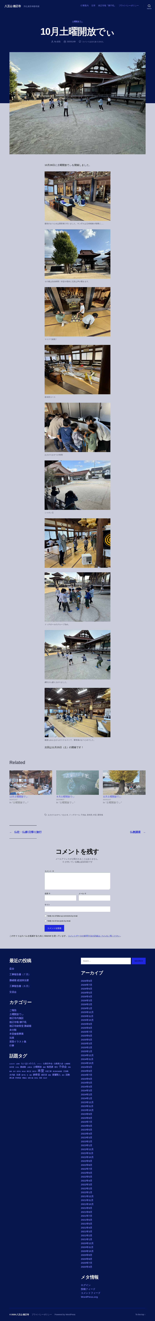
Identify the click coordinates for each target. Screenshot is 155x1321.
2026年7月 (86, 984)
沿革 (93, 5)
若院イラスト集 (17, 1041)
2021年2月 (86, 1235)
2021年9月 (86, 1208)
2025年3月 (86, 1043)
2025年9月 (86, 1024)
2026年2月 (86, 1004)
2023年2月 (86, 1141)
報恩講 (50, 1067)
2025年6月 (86, 1035)
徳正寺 (34, 1071)
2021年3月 (86, 1231)
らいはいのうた (28, 1063)
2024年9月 (86, 1067)
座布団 (89, 815)
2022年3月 (86, 1184)
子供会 (83, 815)
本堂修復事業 (16, 1033)
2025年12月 (87, 1012)
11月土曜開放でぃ (112, 796)
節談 (30, 1075)
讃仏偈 (11, 1078)
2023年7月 (86, 1122)
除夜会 (36, 1078)
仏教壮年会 (48, 1063)
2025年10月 (87, 1020)
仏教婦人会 (58, 1063)
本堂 (95, 815)
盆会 (11, 968)
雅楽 (40, 1078)
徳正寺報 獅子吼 (18, 1022)
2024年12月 (87, 1055)
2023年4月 (86, 1133)
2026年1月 (86, 1008)
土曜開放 (37, 1067)
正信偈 (65, 1071)
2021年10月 (87, 1204)
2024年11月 (87, 1059)
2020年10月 (87, 1251)
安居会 (12, 992)
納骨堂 (36, 1074)
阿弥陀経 (18, 1078)
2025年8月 (86, 1028)
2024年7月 (86, 1075)
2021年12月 (87, 1196)
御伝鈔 (24, 1071)
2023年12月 (87, 1102)
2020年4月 (86, 1266)
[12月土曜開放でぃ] (30, 782)
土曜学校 (29, 1067)
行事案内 (85, 5)
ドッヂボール (74, 815)
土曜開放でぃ (77, 21)
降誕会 (24, 1078)
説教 (68, 1074)
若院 (58, 42)
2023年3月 (86, 1137)
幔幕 (10, 1071)
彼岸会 (19, 1071)
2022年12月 (87, 1149)
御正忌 (29, 1071)
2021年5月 (86, 1223)
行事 (11, 1045)
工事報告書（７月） (20, 974)
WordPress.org (89, 1297)
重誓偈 (100, 815)
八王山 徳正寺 (13, 6)
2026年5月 (86, 992)
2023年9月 (86, 1114)
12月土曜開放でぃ (18, 796)
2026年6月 (86, 988)
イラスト (39, 1063)
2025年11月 (87, 1016)
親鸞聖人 (56, 1075)
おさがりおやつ (54, 815)
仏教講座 (67, 1064)
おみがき (12, 1064)
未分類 (12, 1030)
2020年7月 (86, 1263)
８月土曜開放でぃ (65, 796)
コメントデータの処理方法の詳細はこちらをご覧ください (94, 936)
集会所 (45, 1078)
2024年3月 (86, 1090)
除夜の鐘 (30, 1078)
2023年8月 (86, 1118)
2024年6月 (86, 1078)
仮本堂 (11, 1067)
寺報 (69, 1067)
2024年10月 (87, 1063)
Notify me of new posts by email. (59, 921)
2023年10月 (87, 1110)
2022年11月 (87, 1153)
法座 (11, 1037)
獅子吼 (24, 1075)
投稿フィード (88, 1289)
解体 (63, 1075)
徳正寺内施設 (16, 1018)
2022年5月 (86, 1176)
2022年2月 (86, 1188)
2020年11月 (87, 1247)
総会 (49, 1075)
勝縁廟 (23, 1067)
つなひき (64, 815)
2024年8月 (86, 1071)
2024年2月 (86, 1094)
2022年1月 (86, 1192)
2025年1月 (86, 1051)
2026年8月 (86, 981)
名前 (47, 893)
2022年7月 (86, 1169)
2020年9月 (86, 1255)
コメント (49, 871)
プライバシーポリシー (129, 5)
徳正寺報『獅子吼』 (107, 5)
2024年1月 (86, 1098)
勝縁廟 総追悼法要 (19, 980)
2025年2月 (86, 1047)
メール (82, 893)
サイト (47, 905)
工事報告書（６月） (20, 986)
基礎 (44, 1067)
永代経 (12, 1075)
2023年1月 (86, 1145)
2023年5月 (86, 1129)
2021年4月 (86, 1227)
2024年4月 (86, 1086)
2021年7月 (86, 1216)
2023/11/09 (71, 42)
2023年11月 (87, 1106)
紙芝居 (44, 1075)
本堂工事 (48, 1071)
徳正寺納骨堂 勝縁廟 (20, 1026)
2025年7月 (86, 1031)
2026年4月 (86, 996)
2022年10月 (87, 1157)
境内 (56, 1067)
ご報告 (13, 1010)
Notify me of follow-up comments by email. (62, 916)
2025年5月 (86, 1039)
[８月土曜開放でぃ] (77, 782)
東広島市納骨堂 (57, 1071)
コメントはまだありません (93, 42)
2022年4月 (86, 1180)
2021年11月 (87, 1200)
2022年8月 (86, 1165)
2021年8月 (86, 1212)
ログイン (86, 1285)
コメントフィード (91, 1293)
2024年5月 (86, 1082)
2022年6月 (86, 1172)
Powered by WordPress (65, 1314)
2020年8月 (86, 1259)
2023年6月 (86, 1125)
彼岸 (14, 1071)
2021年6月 (86, 1219)
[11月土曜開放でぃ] (124, 782)
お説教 (18, 1063)
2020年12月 (87, 1243)
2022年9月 (86, 1161)
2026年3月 (86, 1000)
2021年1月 (86, 1239)
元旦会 (17, 1067)
